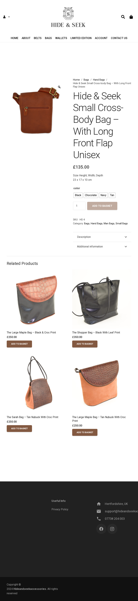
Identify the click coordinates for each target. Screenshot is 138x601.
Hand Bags (99, 79)
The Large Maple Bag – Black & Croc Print (31, 332)
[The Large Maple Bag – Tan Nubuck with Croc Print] (101, 383)
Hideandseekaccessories (29, 589)
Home (76, 79)
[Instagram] (112, 529)
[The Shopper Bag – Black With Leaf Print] (101, 299)
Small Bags (122, 223)
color (76, 188)
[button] (6, 17)
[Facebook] (101, 529)
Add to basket (102, 205)
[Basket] (131, 17)
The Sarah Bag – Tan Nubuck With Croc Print (32, 417)
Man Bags (109, 223)
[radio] (78, 195)
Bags (86, 79)
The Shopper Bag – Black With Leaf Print (96, 332)
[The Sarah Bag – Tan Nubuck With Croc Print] (36, 383)
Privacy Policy (59, 509)
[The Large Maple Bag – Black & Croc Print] (36, 299)
